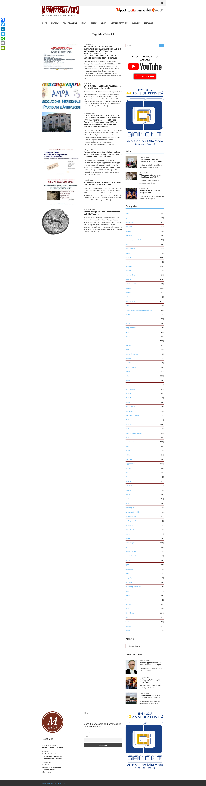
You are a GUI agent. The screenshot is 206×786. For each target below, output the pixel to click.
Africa (127, 213)
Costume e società (131, 284)
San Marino (129, 525)
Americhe (129, 235)
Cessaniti (128, 271)
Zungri (128, 630)
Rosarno (128, 490)
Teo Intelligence (70, 23)
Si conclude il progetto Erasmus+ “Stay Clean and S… (151, 160)
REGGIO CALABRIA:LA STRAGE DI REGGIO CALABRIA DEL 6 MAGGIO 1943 (102, 183)
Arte (127, 244)
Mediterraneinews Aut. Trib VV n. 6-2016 (54, 783)
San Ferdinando (131, 516)
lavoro (128, 385)
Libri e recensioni (131, 389)
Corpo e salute (130, 275)
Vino (127, 617)
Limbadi (128, 393)
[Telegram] (2, 33)
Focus (127, 350)
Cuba (127, 297)
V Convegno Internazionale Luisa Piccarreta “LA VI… (150, 176)
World (127, 622)
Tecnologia (129, 582)
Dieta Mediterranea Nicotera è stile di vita (139, 310)
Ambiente (129, 227)
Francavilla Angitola (132, 354)
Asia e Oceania (130, 249)
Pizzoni (128, 451)
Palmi (127, 429)
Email (86, 736)
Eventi (128, 341)
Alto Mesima (129, 222)
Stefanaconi (129, 569)
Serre (127, 547)
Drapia (128, 314)
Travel (127, 591)
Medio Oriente (130, 398)
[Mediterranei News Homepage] (52, 722)
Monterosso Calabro (132, 415)
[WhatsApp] (2, 38)
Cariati (128, 262)
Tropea (128, 595)
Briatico (128, 253)
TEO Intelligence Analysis (133, 587)
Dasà (127, 306)
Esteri (93, 23)
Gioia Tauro (129, 363)
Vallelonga (129, 600)
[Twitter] (2, 24)
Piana (127, 437)
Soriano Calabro (131, 551)
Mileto (128, 402)
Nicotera (128, 424)
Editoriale (148, 23)
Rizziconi (128, 481)
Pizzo (127, 446)
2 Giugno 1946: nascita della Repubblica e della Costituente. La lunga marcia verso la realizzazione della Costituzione (103, 154)
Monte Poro (129, 411)
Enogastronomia (131, 328)
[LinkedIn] (2, 29)
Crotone (128, 292)
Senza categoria (131, 543)
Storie (127, 573)
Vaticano (128, 604)
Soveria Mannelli (131, 556)
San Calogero (130, 503)
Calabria (54, 23)
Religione (128, 468)
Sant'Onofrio (130, 530)
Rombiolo (129, 486)
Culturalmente (130, 301)
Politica (128, 455)
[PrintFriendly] (2, 48)
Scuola (128, 538)
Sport (103, 23)
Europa (128, 336)
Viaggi (127, 609)
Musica (128, 420)
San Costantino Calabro (133, 512)
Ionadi (128, 371)
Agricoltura (129, 218)
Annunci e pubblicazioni (133, 240)
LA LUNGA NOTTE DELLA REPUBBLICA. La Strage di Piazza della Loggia (102, 87)
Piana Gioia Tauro (131, 442)
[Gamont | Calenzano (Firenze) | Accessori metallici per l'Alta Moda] (145, 116)
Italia (83, 23)
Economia (129, 319)
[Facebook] (2, 19)
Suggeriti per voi (131, 578)
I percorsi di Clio (131, 367)
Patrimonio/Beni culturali (134, 433)
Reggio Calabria (130, 464)
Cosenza (128, 279)
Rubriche (135, 23)
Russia (128, 494)
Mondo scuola (130, 407)
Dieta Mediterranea (119, 23)
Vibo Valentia (130, 613)
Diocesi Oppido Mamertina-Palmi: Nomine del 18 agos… (150, 664)
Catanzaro (129, 266)
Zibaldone (129, 626)
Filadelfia (128, 345)
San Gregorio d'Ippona (133, 521)
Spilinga (128, 560)
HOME (44, 23)
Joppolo (128, 380)
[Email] (2, 43)
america (128, 231)
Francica (128, 358)
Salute (128, 499)
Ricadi (127, 472)
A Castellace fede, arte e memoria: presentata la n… (150, 697)
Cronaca (128, 288)
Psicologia (129, 459)
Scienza (128, 534)
